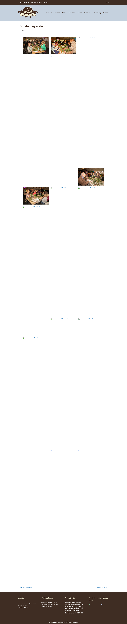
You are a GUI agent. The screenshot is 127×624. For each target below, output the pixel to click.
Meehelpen (87, 13)
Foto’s (80, 13)
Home (47, 13)
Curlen (64, 13)
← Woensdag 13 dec (25, 587)
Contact (105, 13)
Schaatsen (72, 13)
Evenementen (55, 13)
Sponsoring (97, 13)
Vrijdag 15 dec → (102, 587)
